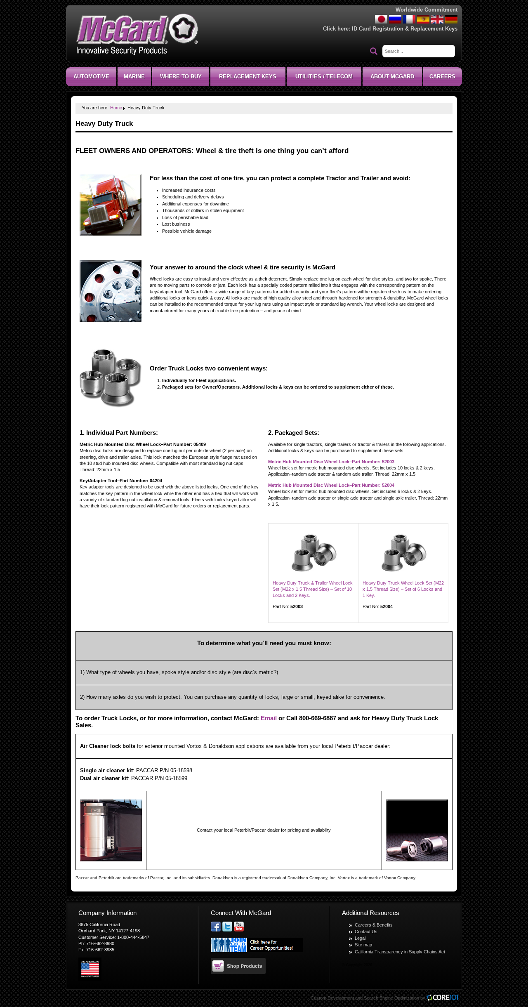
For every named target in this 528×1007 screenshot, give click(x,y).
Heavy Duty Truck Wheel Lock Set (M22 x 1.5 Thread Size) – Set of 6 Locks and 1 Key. (403, 589)
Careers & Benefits (374, 924)
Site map (363, 944)
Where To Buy (181, 76)
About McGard (392, 76)
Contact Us (366, 931)
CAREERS (442, 76)
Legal (360, 938)
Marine (134, 76)
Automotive (91, 76)
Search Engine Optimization (391, 997)
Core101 (444, 998)
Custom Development (332, 997)
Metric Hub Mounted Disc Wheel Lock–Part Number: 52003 (331, 461)
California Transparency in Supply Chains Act (400, 951)
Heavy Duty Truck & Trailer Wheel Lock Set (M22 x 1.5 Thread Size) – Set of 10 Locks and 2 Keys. (313, 589)
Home (116, 107)
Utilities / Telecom (324, 76)
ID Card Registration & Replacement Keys (404, 29)
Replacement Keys (247, 76)
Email (269, 718)
